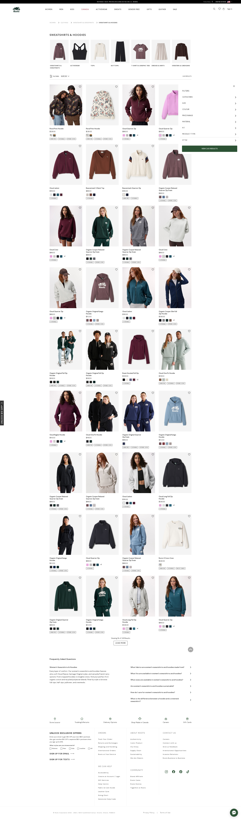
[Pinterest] (180, 773)
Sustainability (136, 754)
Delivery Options (110, 722)
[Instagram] (166, 773)
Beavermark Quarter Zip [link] (131, 188)
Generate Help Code (107, 799)
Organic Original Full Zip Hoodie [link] (58, 374)
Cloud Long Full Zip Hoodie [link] (166, 498)
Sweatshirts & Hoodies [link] (108, 23)
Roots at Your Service (107, 754)
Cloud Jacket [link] (54, 188)
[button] (224, 2)
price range (187, 116)
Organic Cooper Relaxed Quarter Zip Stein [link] (168, 189)
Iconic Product (136, 743)
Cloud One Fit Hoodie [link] (167, 373)
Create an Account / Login (109, 776)
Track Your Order (105, 739)
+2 (137, 380)
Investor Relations (170, 754)
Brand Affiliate (136, 776)
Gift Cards (187, 722)
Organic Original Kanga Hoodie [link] (94, 313)
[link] (208, 2)
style (184, 140)
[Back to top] (190, 649)
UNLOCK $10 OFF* (2, 414)
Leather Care (103, 792)
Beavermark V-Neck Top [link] (95, 188)
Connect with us (169, 743)
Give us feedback (170, 747)
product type (188, 134)
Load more (120, 643)
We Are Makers (136, 758)
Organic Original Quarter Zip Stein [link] (131, 436)
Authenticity (135, 739)
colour (185, 109)
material (186, 122)
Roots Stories (135, 784)
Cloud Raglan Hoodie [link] (57, 435)
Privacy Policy (149, 813)
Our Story (134, 747)
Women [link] (53, 23)
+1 (137, 135)
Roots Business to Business (174, 758)
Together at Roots (138, 788)
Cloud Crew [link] (54, 250)
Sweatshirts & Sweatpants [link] (83, 23)
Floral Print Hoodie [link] (57, 129)
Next (194, 53)
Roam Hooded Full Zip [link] (130, 373)
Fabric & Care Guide (106, 788)
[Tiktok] (187, 773)
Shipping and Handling (107, 747)
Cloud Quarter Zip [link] (129, 129)
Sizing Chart (103, 795)
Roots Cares (135, 780)
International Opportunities (174, 751)
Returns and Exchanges (108, 743)
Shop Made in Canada (139, 723)
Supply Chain (135, 751)
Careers (166, 722)
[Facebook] (173, 773)
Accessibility (103, 773)
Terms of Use (165, 813)
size (184, 103)
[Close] (2, 402)
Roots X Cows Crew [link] (166, 558)
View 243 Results (210, 149)
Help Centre (103, 784)
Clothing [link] (64, 23)
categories (187, 97)
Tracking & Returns (82, 722)
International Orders (107, 751)
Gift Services (103, 780)
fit (183, 128)
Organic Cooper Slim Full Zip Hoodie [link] (168, 313)
